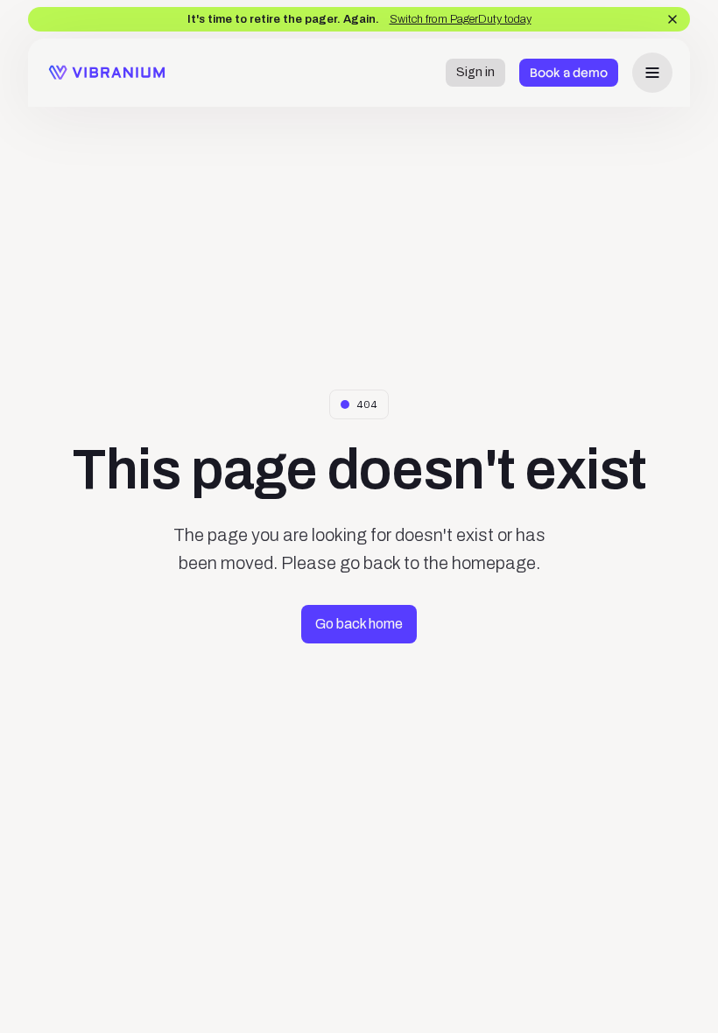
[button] (652, 73)
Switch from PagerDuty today (460, 19)
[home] (107, 72)
